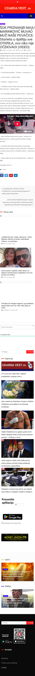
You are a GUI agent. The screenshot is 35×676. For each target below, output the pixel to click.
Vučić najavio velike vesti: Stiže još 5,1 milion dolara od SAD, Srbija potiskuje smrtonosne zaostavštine (15, 463)
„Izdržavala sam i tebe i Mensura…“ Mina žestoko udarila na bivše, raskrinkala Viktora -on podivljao (16, 239)
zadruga (3, 169)
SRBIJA (5, 569)
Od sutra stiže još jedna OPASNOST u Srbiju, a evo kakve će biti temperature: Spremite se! (17, 574)
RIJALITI (3, 24)
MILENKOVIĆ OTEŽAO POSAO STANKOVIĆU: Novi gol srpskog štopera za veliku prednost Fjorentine (16, 191)
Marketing (4, 658)
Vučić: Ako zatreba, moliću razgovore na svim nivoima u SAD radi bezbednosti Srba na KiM (17, 600)
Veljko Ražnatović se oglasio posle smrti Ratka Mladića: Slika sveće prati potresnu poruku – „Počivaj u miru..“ (17, 434)
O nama (3, 667)
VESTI (7, 560)
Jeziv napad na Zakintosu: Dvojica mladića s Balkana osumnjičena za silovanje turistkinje (17, 404)
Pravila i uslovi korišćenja (9, 663)
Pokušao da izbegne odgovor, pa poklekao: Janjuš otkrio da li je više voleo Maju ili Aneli (17, 305)
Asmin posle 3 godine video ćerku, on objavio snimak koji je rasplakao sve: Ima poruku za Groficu (16, 273)
